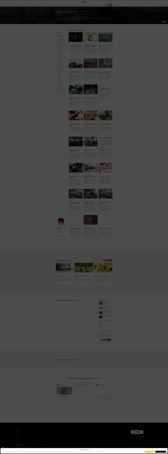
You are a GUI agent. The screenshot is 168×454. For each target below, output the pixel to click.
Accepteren (149, 451)
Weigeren (160, 451)
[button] (165, 449)
